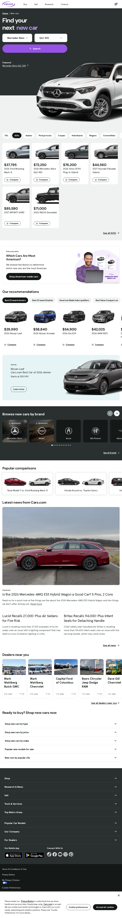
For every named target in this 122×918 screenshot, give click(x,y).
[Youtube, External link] (60, 854)
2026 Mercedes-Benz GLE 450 (45, 170)
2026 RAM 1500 (100, 333)
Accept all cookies (105, 907)
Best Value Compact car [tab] (107, 300)
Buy (25, 4)
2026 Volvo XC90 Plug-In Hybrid (72, 170)
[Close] (118, 895)
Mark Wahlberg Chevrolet (36, 682)
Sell (35, 4)
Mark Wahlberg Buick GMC (11, 682)
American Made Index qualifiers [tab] (74, 300)
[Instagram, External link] (65, 854)
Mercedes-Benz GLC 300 (14, 65)
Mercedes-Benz (14, 438)
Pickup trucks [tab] (45, 135)
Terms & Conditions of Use (14, 869)
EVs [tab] (6, 135)
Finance (64, 4)
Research (49, 4)
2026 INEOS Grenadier (45, 212)
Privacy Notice (8, 874)
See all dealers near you (104, 703)
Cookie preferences (78, 907)
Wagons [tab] (93, 135)
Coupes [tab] (61, 135)
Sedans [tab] (29, 135)
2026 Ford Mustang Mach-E (14, 170)
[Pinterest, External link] (71, 854)
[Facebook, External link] (55, 854)
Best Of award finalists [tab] (42, 300)
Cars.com (48, 904)
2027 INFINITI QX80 (14, 212)
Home (5, 13)
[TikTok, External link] (49, 854)
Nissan (41, 438)
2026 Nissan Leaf (13, 333)
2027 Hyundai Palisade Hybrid (104, 170)
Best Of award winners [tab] (15, 300)
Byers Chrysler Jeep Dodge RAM (92, 682)
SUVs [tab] (17, 135)
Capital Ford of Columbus (64, 681)
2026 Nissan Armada (44, 333)
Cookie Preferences (11, 887)
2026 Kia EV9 (69, 333)
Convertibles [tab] (109, 135)
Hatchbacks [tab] (77, 135)
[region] (61, 904)
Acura (68, 438)
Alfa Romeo (95, 438)
